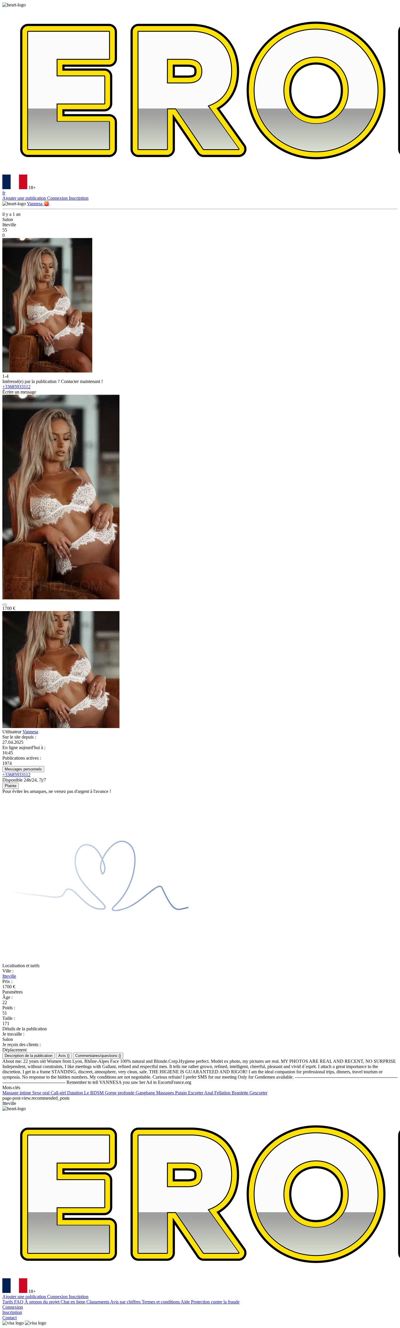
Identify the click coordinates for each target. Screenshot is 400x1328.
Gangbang (146, 1092)
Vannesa (30, 731)
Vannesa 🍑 (38, 203)
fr (3, 192)
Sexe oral (41, 1092)
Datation (75, 1092)
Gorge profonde (120, 1092)
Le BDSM (94, 1092)
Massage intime (17, 1092)
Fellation (223, 1092)
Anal (209, 1092)
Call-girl (59, 1092)
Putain (181, 1092)
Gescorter (258, 1092)
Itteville (9, 976)
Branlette (240, 1092)
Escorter (196, 1092)
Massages (165, 1092)
